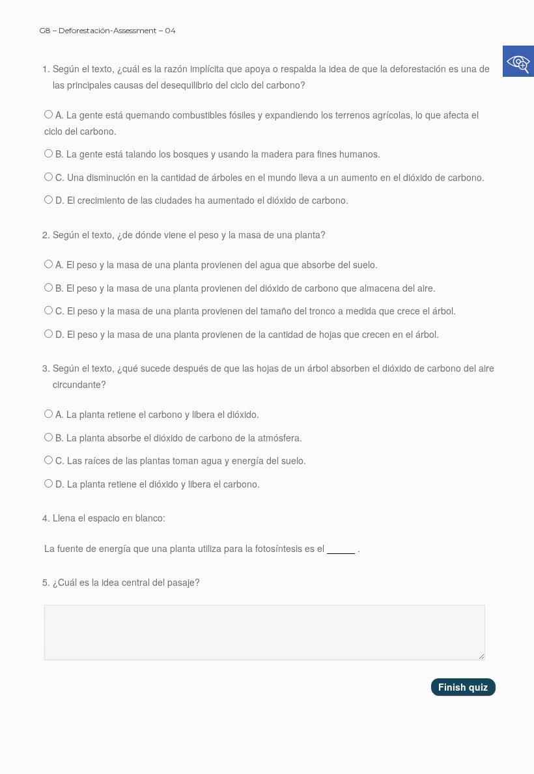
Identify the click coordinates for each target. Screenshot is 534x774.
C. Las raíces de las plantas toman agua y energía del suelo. (179, 460)
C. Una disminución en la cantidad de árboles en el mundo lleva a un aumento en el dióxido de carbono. (269, 177)
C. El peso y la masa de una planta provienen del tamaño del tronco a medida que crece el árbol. (254, 310)
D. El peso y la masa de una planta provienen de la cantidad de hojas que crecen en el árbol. (246, 333)
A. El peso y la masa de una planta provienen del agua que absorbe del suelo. (215, 264)
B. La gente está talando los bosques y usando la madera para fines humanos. (216, 153)
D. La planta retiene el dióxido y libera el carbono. (156, 483)
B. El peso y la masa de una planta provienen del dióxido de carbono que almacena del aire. (244, 287)
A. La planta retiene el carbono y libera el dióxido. (156, 414)
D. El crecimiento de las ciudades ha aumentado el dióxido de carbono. (200, 199)
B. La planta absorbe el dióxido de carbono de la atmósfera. (177, 437)
